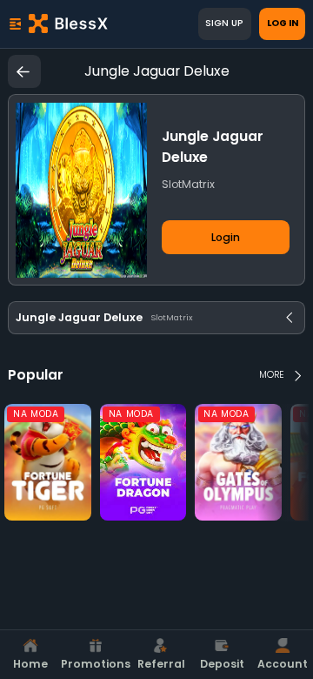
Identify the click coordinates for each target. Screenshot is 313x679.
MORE (271, 374)
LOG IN (282, 23)
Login (225, 237)
